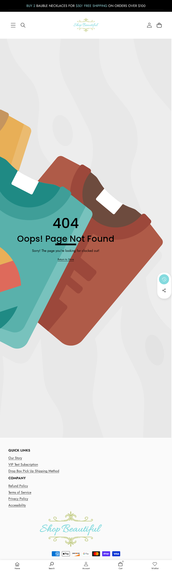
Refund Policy (18, 485)
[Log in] (149, 25)
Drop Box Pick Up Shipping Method (33, 471)
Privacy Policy (18, 498)
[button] (159, 25)
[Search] (23, 25)
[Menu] (13, 25)
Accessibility (17, 505)
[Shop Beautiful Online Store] (86, 25)
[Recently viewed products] (164, 279)
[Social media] (164, 290)
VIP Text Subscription (23, 464)
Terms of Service (19, 492)
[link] (66, 259)
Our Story (15, 457)
